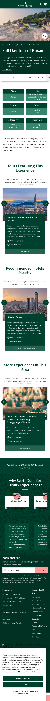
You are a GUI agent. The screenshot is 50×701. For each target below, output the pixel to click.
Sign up (41, 570)
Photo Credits (37, 612)
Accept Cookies (23, 678)
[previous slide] (4, 203)
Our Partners (37, 615)
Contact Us (36, 597)
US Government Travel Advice (14, 623)
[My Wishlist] (45, 6)
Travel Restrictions (39, 601)
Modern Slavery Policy (11, 594)
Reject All (23, 685)
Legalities (6, 619)
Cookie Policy (7, 605)
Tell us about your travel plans (40, 4)
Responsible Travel (39, 626)
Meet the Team (38, 608)
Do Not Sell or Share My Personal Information (23, 692)
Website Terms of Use (11, 601)
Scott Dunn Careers (36, 620)
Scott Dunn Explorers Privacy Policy (14, 614)
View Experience (25, 448)
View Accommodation (25, 349)
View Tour (25, 252)
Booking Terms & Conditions (13, 598)
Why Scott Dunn (38, 604)
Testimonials (37, 633)
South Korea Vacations (11, 78)
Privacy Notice (29, 580)
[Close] (43, 651)
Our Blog (35, 637)
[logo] (25, 4)
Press (34, 629)
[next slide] (46, 203)
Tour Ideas (29, 78)
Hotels (41, 78)
